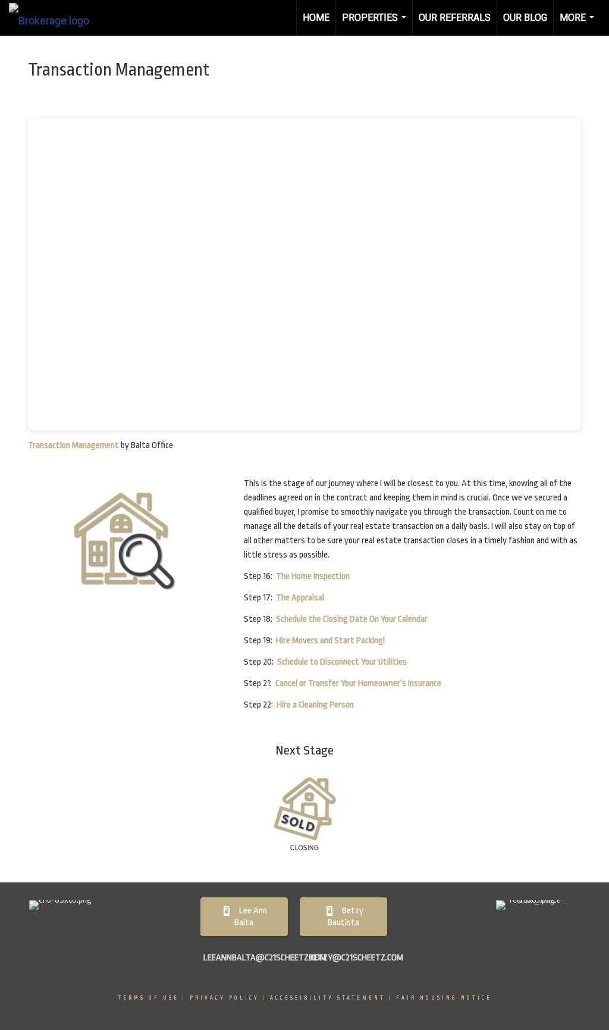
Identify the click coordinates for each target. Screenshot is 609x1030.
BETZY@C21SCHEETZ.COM (356, 958)
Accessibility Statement (327, 998)
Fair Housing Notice (444, 998)
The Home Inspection (313, 576)
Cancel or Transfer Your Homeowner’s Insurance (358, 683)
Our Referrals (455, 17)
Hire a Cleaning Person (315, 705)
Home (316, 17)
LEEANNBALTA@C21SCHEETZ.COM (265, 958)
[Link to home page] (55, 18)
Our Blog (525, 17)
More (578, 24)
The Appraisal (300, 598)
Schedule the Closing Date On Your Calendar (352, 619)
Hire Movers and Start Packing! (330, 640)
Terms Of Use (148, 998)
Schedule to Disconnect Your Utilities (342, 662)
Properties (375, 24)
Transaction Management (73, 445)
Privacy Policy (224, 998)
